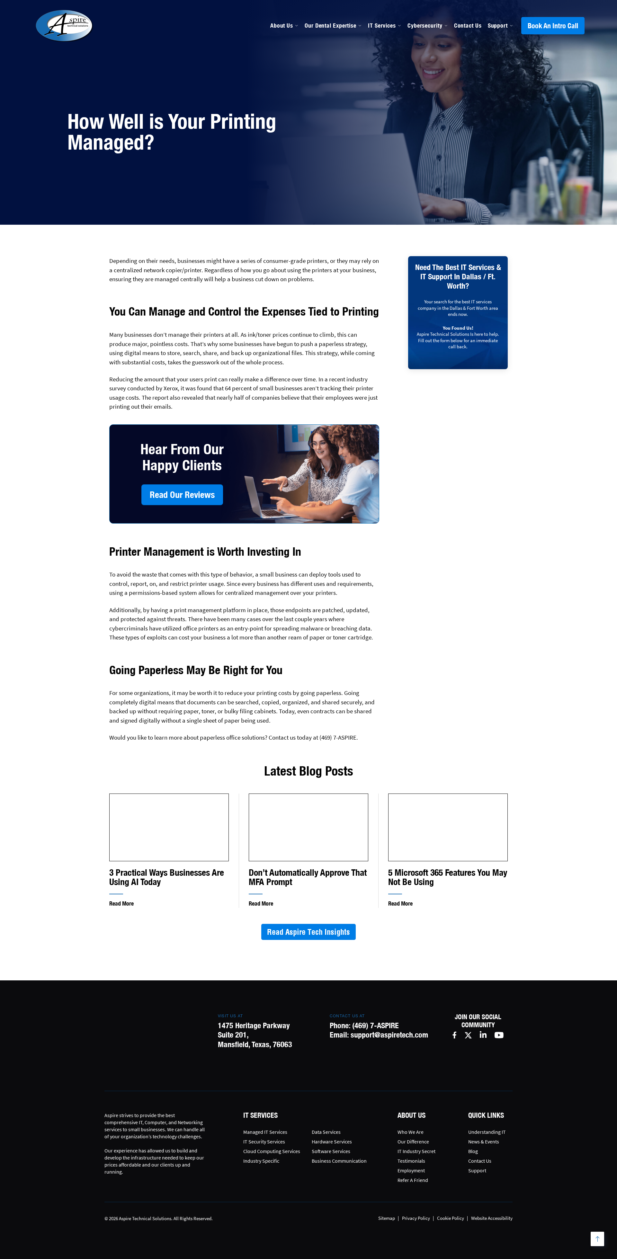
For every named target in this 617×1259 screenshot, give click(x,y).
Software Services (331, 1151)
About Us (281, 25)
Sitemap (386, 1218)
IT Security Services (264, 1141)
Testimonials (411, 1161)
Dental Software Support (337, 89)
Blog (473, 1151)
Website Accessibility (492, 1218)
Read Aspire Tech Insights (308, 932)
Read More (121, 903)
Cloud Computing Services (271, 1151)
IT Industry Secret (416, 1151)
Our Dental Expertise (330, 25)
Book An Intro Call (553, 26)
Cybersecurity (425, 25)
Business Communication (339, 1161)
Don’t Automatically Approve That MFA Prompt (308, 877)
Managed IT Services (331, 76)
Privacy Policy (416, 1218)
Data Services (326, 1132)
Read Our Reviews (182, 494)
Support (498, 25)
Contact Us (468, 25)
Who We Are (411, 1132)
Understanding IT (487, 1132)
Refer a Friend (413, 1180)
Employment (411, 1170)
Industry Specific (261, 1161)
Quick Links (486, 1115)
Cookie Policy (450, 1218)
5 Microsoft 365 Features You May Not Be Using (447, 877)
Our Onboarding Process (421, 76)
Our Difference (413, 1141)
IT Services (382, 25)
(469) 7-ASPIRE (375, 1025)
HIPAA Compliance (329, 103)
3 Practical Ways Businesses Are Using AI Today (166, 877)
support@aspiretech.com (389, 1034)
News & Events (483, 1141)
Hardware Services (332, 1141)
